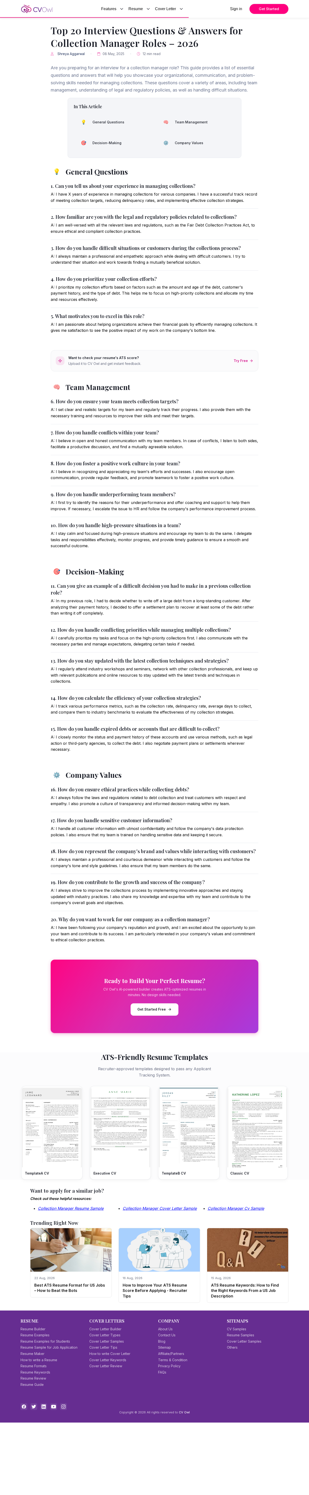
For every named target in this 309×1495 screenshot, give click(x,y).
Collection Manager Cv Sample (236, 1208)
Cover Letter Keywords (107, 1360)
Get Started (269, 9)
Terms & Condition (172, 1360)
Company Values (183, 142)
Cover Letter (165, 9)
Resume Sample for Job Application (49, 1347)
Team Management (185, 122)
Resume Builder (33, 1329)
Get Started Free (151, 1009)
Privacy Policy (169, 1366)
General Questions (102, 122)
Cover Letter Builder (105, 1329)
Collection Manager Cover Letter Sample (160, 1208)
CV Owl (184, 1412)
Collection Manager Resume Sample (71, 1208)
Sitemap (164, 1347)
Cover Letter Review (105, 1366)
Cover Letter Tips (103, 1347)
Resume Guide (32, 1384)
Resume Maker (32, 1354)
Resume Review (33, 1378)
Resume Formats (34, 1366)
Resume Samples (240, 1335)
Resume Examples (35, 1335)
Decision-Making (101, 142)
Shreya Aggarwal (71, 54)
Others (232, 1347)
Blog (161, 1341)
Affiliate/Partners (171, 1354)
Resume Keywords (35, 1372)
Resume (135, 9)
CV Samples (236, 1329)
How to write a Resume (39, 1360)
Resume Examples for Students (45, 1341)
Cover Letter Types (104, 1335)
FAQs (162, 1372)
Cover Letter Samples (106, 1341)
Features (108, 9)
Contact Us (167, 1335)
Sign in (236, 9)
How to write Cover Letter (109, 1354)
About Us (165, 1329)
